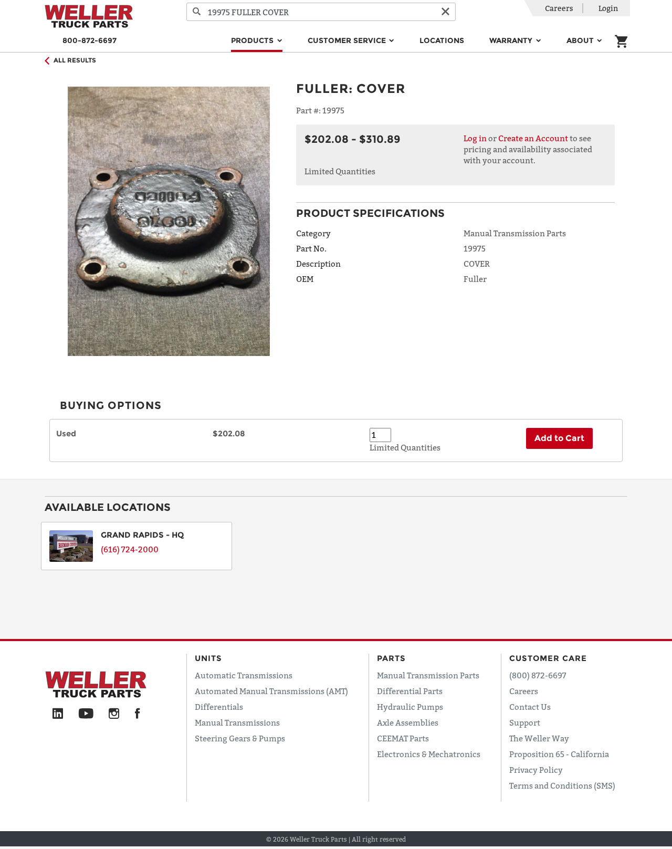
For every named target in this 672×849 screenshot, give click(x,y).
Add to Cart (559, 438)
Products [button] (253, 40)
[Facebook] (137, 714)
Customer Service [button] (348, 40)
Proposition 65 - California (559, 754)
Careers (559, 8)
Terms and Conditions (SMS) (562, 785)
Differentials (219, 706)
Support (524, 722)
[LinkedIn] (57, 714)
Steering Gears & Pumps (240, 738)
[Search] (196, 12)
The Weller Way (539, 738)
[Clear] (445, 12)
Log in (475, 138)
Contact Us (530, 706)
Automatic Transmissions (243, 675)
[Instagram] (114, 714)
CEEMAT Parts (403, 738)
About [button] (581, 40)
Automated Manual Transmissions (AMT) (271, 691)
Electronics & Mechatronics (428, 754)
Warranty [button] (511, 40)
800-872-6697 (89, 40)
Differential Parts (410, 691)
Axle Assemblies (407, 722)
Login (608, 8)
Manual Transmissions (237, 722)
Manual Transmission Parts (428, 675)
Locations (441, 40)
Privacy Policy (536, 769)
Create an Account (533, 138)
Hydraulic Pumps (410, 706)
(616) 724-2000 (130, 549)
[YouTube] (85, 714)
